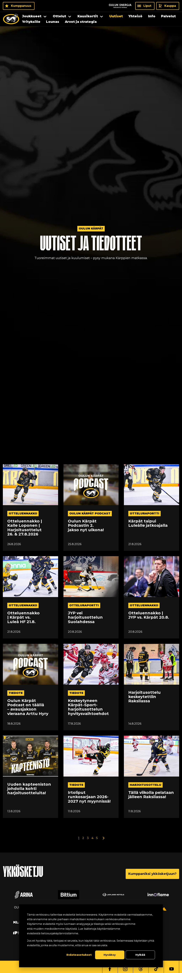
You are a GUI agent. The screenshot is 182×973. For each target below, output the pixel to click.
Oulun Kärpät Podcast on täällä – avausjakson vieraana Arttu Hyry (27, 707)
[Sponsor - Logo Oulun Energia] (120, 6)
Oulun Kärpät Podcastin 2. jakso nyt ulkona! (86, 525)
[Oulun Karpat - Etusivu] (11, 19)
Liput (147, 5)
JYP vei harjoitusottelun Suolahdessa (85, 617)
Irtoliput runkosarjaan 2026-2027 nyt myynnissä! (89, 796)
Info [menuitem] (151, 16)
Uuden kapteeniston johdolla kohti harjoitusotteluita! (29, 788)
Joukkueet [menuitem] (31, 16)
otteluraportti (144, 513)
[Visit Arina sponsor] (23, 894)
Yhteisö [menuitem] (135, 16)
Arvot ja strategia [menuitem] (81, 22)
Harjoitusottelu (145, 785)
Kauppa (170, 5)
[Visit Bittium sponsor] (68, 894)
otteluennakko (23, 513)
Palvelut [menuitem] (168, 16)
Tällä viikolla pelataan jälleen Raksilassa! (151, 794)
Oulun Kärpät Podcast (89, 513)
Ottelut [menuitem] (59, 16)
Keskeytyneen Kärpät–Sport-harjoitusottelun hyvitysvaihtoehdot (88, 707)
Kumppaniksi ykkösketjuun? (152, 874)
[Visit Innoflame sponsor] (158, 894)
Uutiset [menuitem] (116, 16)
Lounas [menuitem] (52, 22)
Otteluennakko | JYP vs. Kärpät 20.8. (148, 615)
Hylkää (140, 954)
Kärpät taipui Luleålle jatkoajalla (148, 523)
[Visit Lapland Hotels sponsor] (113, 894)
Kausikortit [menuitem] (87, 16)
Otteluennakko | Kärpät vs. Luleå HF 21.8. (23, 617)
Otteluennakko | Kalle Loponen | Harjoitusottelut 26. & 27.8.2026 (24, 527)
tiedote (16, 693)
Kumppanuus (21, 5)
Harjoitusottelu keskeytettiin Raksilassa (144, 696)
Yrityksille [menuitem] (31, 22)
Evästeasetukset (79, 954)
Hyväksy (110, 954)
